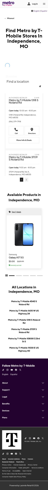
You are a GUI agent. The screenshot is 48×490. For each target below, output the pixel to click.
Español (44, 11)
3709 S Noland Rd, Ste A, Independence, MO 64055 (20, 173)
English (36, 11)
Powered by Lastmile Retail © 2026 (24, 485)
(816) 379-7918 (15, 121)
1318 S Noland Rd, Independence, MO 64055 (22, 116)
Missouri (10, 18)
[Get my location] (40, 86)
